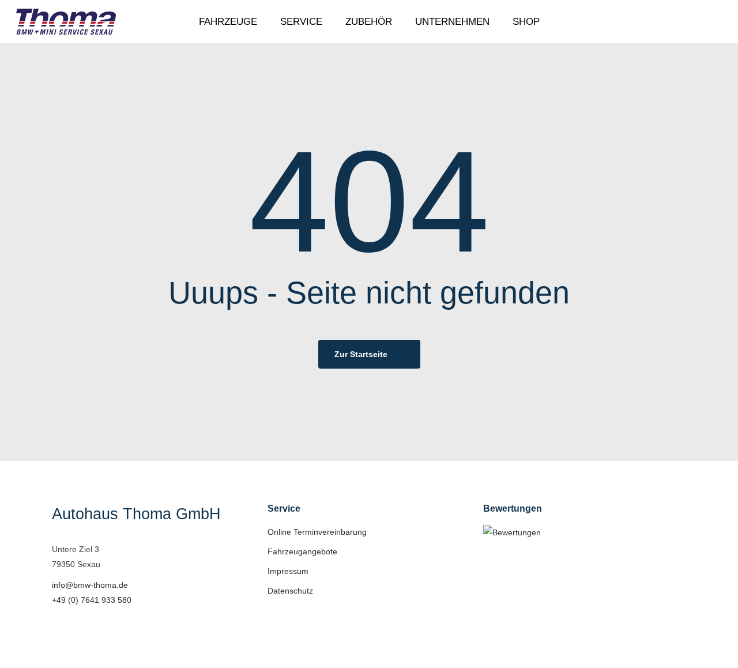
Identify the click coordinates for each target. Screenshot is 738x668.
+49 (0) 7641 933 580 (91, 600)
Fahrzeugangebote (302, 551)
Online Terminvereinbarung (317, 531)
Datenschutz (290, 590)
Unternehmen (452, 22)
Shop (526, 22)
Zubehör (368, 22)
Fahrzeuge (228, 22)
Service (301, 22)
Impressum (288, 571)
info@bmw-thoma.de (90, 585)
